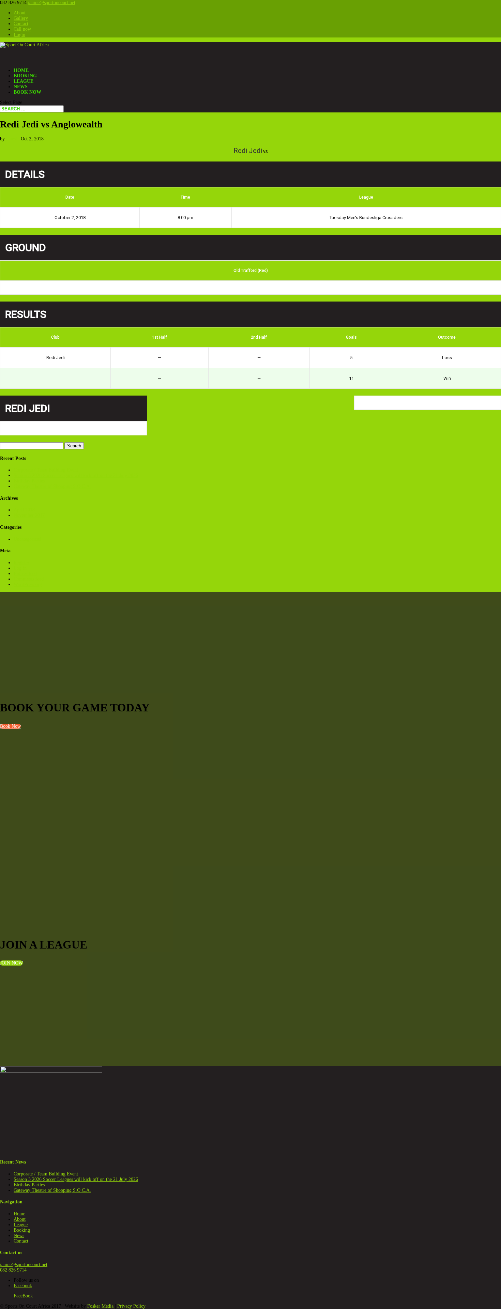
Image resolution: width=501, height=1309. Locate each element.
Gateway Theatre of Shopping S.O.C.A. (52, 486)
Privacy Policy (131, 1306)
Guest (11, 138)
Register (21, 562)
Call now (22, 29)
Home (19, 1213)
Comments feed (29, 579)
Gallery (21, 18)
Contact (21, 23)
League (21, 1224)
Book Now (27, 92)
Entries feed (25, 573)
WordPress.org (28, 584)
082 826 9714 (13, 1270)
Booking (22, 1230)
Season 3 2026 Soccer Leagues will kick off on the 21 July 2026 (76, 475)
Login (19, 34)
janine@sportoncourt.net (23, 1264)
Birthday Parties (29, 480)
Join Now (11, 963)
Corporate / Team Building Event (46, 470)
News (19, 1235)
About (20, 12)
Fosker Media (100, 1306)
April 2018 (24, 509)
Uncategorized (27, 539)
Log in (20, 568)
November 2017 (29, 515)
